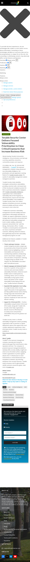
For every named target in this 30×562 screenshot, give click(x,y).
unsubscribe (8, 458)
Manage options (8, 83)
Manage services (8, 86)
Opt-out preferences (9, 99)
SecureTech (6, 134)
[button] (15, 24)
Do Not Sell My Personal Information (15, 529)
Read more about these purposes (13, 92)
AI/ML (9, 387)
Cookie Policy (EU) (9, 535)
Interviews (7, 523)
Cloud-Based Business (8, 400)
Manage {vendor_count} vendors (12, 89)
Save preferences (6, 97)
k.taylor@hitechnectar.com (12, 548)
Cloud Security (19, 397)
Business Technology (8, 397)
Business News (19, 395)
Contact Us (7, 515)
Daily (6, 424)
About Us (7, 512)
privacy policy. (20, 454)
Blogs (5, 526)
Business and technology (9, 392)
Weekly (7, 427)
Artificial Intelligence (17, 387)
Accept (3, 95)
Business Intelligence (8, 395)
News (5, 521)
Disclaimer (7, 541)
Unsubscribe (8, 532)
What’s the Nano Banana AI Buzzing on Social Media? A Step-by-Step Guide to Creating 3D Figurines (14, 381)
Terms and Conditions (11, 538)
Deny (7, 95)
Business (11, 389)
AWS (25, 387)
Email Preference (9, 518)
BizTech (5, 389)
